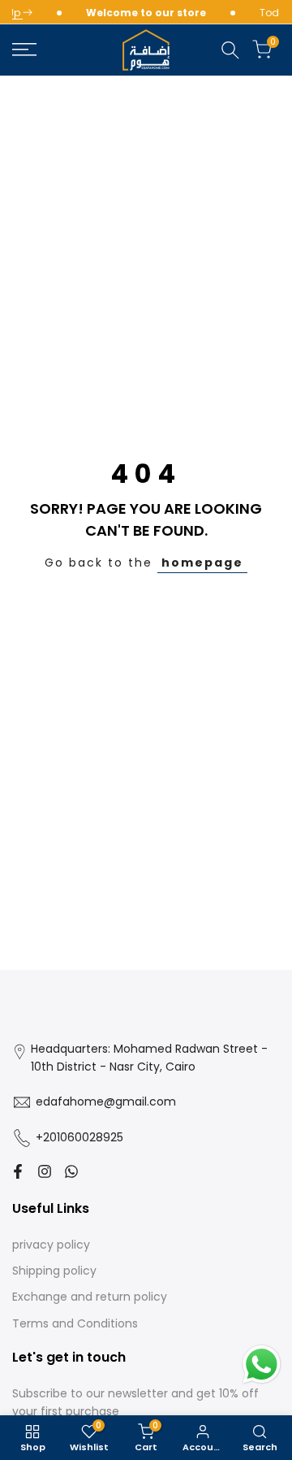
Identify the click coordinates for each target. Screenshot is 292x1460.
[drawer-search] (230, 50)
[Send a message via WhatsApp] (261, 1364)
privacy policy (51, 1244)
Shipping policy (54, 1270)
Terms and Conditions (75, 1323)
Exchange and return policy (89, 1296)
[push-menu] (24, 49)
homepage (202, 562)
